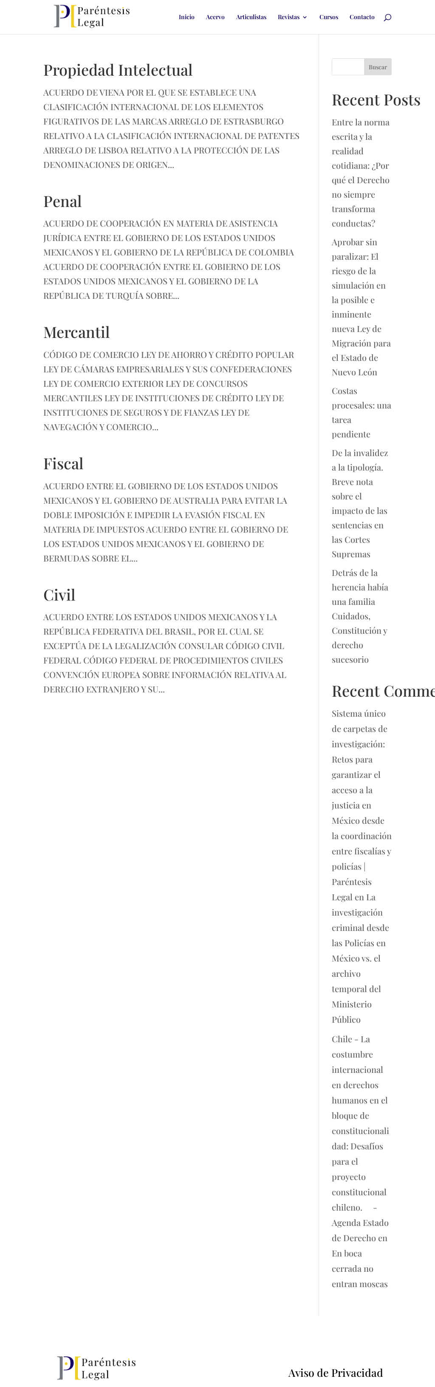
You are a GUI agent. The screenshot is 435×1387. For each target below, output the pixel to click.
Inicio (187, 17)
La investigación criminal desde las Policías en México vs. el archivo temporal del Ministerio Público (360, 958)
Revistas (288, 17)
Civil (59, 594)
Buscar (378, 67)
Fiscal (63, 463)
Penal (62, 200)
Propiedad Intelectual (118, 69)
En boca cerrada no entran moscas (360, 1268)
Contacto (362, 17)
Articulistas (251, 17)
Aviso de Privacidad (335, 1372)
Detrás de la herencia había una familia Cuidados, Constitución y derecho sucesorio (360, 616)
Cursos (328, 17)
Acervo (215, 17)
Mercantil (76, 331)
